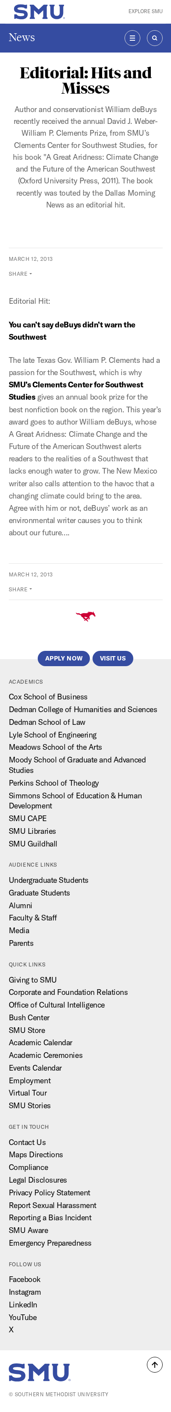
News (22, 37)
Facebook (25, 1279)
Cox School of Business (48, 697)
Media (19, 930)
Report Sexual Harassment (52, 1205)
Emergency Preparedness (50, 1243)
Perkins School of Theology (54, 783)
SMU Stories (30, 1105)
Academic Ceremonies (46, 1055)
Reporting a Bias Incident (50, 1217)
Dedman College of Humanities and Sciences (83, 709)
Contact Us (27, 1142)
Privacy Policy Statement (49, 1192)
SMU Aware (28, 1230)
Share (18, 273)
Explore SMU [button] (145, 11)
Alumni (20, 905)
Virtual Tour (28, 1093)
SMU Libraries (32, 831)
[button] (155, 1365)
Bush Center (29, 1017)
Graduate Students (40, 893)
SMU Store (27, 1030)
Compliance (28, 1167)
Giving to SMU (33, 980)
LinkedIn (23, 1305)
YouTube (23, 1317)
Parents (21, 943)
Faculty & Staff (33, 918)
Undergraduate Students (49, 880)
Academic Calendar (41, 1042)
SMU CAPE (28, 818)
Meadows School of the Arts (56, 747)
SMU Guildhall (33, 844)
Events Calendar (35, 1068)
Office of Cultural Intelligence (57, 1005)
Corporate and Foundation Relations (68, 992)
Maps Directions (36, 1154)
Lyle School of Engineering (53, 735)
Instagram (25, 1292)
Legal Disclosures (38, 1180)
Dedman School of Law (47, 722)
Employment (30, 1080)
